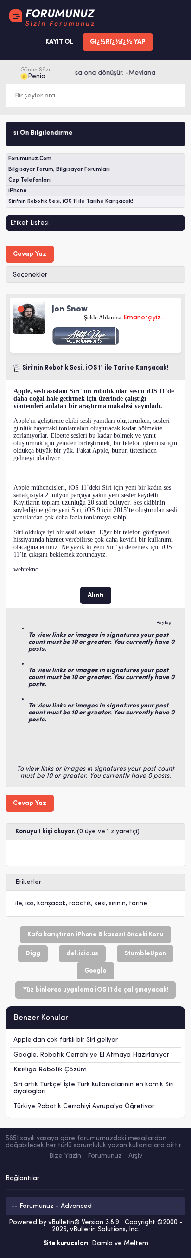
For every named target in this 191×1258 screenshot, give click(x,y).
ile (18, 903)
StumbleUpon (145, 953)
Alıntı (96, 595)
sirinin (117, 903)
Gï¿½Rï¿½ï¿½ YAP (118, 42)
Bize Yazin (65, 1156)
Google (95, 970)
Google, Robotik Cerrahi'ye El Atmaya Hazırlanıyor (91, 1054)
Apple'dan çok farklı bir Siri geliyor (65, 1040)
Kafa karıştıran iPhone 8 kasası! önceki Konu (95, 934)
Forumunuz (105, 1156)
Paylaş (163, 622)
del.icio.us (82, 953)
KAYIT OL (59, 42)
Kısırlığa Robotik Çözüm (50, 1069)
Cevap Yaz (29, 254)
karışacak (51, 903)
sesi (100, 903)
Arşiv (135, 1156)
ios (29, 903)
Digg (32, 953)
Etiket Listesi (29, 223)
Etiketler (28, 882)
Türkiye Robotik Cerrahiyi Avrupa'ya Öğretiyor (83, 1106)
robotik (80, 903)
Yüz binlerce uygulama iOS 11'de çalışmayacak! (95, 989)
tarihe (138, 903)
